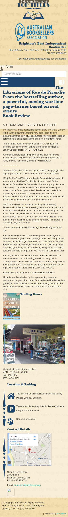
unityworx (61, 513)
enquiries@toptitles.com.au (27, 485)
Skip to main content (34, 1)
